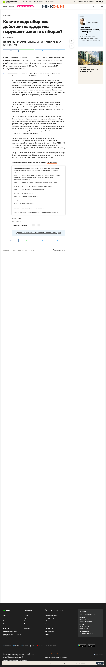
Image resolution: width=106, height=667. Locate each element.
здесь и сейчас (52, 162)
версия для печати (60, 250)
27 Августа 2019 (7, 37)
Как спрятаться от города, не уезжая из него (89, 70)
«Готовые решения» (93, 22)
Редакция (6, 628)
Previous (80, 44)
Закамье (11, 6)
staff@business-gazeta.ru (86, 633)
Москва (86, 1)
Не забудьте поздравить (51, 618)
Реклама (27, 628)
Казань (76, 1)
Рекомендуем (83, 67)
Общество (7, 15)
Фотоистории (27, 623)
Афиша (5, 615)
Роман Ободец (92, 20)
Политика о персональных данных (53, 653)
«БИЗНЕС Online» (17, 219)
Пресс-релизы (7, 623)
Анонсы (26, 615)
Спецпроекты (49, 628)
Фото (25, 621)
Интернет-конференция (51, 615)
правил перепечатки (61, 659)
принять (100, 663)
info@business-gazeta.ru (86, 621)
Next (101, 44)
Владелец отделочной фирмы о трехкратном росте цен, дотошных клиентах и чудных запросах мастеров (90, 38)
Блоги (5, 621)
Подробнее (82, 663)
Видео (25, 618)
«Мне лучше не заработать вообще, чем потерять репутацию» (90, 30)
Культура (28, 610)
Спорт (8, 610)
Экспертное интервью (54, 610)
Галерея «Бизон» (49, 631)
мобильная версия (50, 645)
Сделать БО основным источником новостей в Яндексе (38, 233)
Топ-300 (47, 634)
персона (82, 16)
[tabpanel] (90, 29)
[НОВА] (25, 7)
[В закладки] (72, 41)
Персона (5, 618)
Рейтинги (47, 621)
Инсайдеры (48, 623)
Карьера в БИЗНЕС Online (10, 631)
